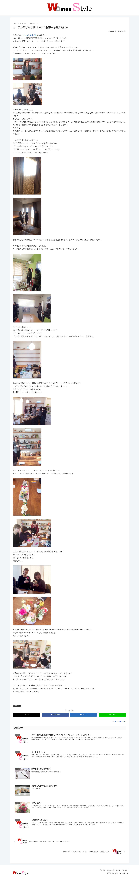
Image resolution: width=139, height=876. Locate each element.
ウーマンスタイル (30, 35)
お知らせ (124, 870)
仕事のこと (18, 706)
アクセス (117, 870)
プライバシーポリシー (106, 870)
